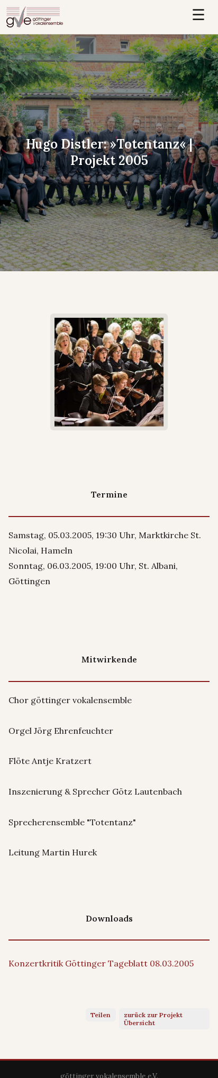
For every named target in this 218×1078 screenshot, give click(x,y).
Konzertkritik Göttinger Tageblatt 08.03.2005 (101, 963)
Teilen (100, 1015)
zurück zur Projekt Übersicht (153, 1019)
